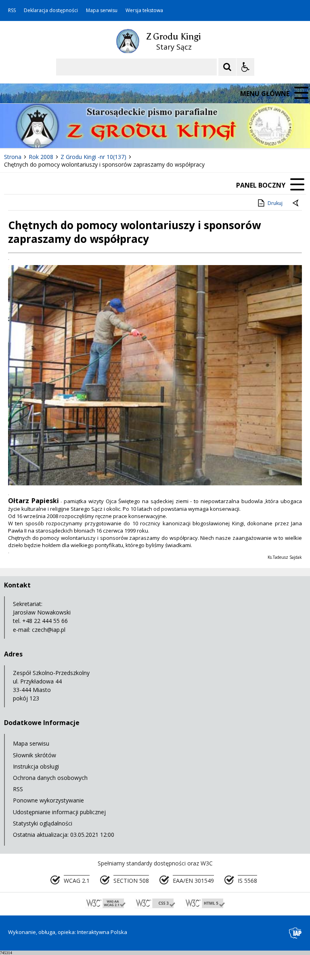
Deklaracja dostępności (51, 10)
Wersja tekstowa (144, 10)
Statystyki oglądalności (42, 823)
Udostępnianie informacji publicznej (59, 812)
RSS (12, 10)
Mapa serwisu (101, 10)
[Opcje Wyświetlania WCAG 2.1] (245, 67)
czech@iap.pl (48, 629)
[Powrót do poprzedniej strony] (296, 203)
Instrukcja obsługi (36, 766)
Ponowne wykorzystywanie (48, 800)
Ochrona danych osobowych (50, 778)
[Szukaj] (227, 67)
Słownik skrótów (34, 755)
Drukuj (275, 203)
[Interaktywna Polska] (295, 933)
